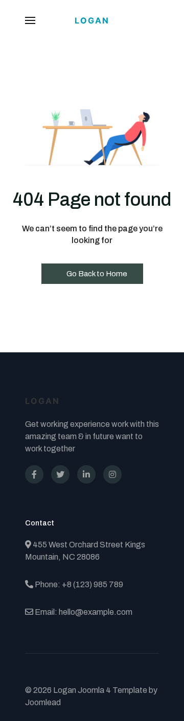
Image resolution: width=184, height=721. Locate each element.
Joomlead (43, 702)
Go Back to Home (96, 274)
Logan (92, 20)
